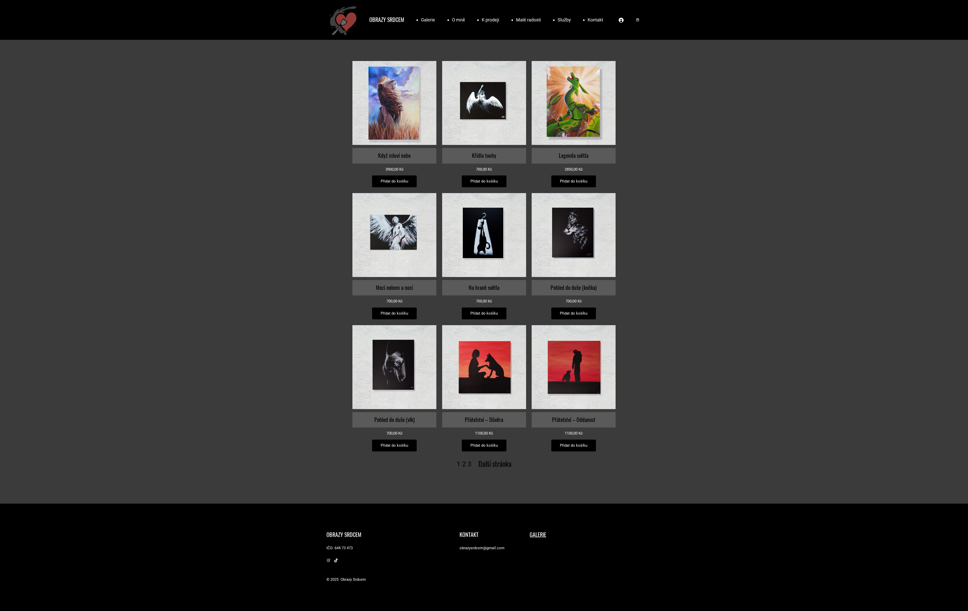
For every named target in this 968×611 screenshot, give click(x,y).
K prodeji (490, 19)
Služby (564, 19)
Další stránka (494, 464)
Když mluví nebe (394, 155)
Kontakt (595, 19)
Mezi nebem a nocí (394, 287)
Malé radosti (528, 19)
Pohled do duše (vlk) (394, 419)
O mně (458, 19)
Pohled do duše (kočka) (574, 287)
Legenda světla (573, 155)
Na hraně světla (484, 287)
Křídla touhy (484, 155)
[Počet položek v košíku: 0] (638, 20)
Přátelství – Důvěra (484, 419)
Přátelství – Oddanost (573, 419)
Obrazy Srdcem (386, 19)
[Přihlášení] (621, 20)
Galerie (428, 19)
